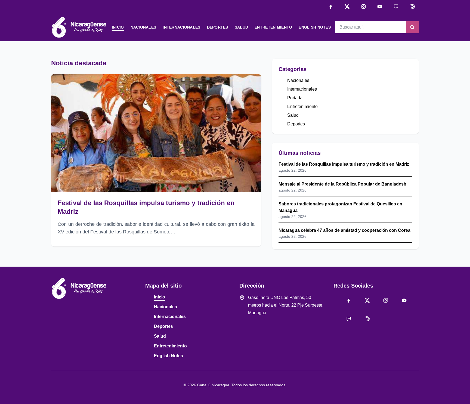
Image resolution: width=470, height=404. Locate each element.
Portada (294, 97)
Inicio (118, 27)
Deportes (217, 27)
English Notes (315, 27)
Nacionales (143, 27)
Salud (241, 27)
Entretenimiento (273, 27)
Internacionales (181, 27)
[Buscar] (412, 27)
